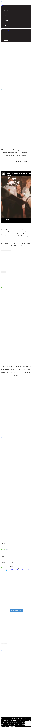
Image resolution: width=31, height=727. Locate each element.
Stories (7, 15)
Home (6, 10)
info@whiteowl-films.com (7, 562)
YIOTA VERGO (12, 720)
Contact (7, 25)
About (6, 20)
